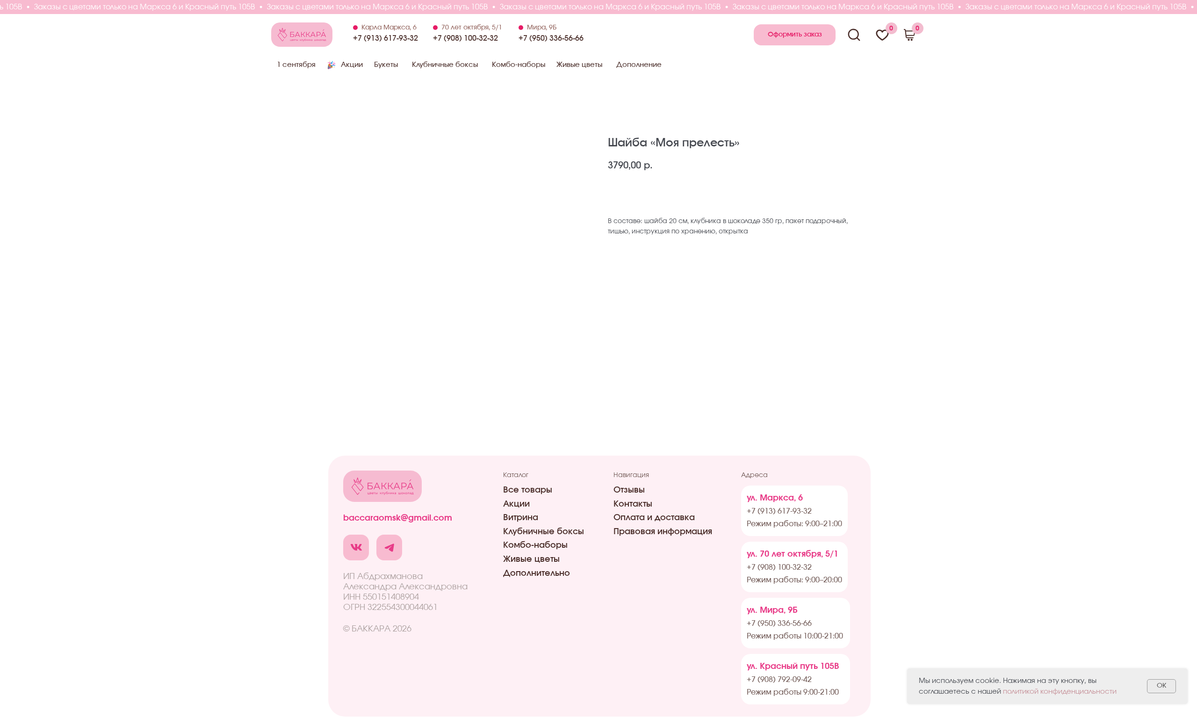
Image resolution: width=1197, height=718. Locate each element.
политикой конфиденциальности (1060, 691)
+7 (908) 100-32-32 (465, 38)
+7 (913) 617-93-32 (385, 38)
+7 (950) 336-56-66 (551, 38)
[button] (795, 34)
